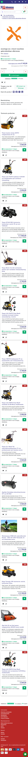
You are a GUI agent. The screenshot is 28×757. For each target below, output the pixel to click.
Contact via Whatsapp (21, 87)
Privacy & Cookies (5, 718)
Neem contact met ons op (7, 723)
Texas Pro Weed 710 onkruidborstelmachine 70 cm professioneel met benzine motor (12, 448)
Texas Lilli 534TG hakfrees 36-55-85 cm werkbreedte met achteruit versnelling (13, 178)
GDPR (2, 726)
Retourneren (3, 724)
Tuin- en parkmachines (8, 15)
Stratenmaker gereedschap (8, 16)
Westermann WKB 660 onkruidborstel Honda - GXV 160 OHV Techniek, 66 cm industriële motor (14, 537)
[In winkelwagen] (24, 149)
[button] (16, 2)
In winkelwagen (14, 75)
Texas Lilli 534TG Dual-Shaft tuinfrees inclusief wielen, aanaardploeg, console (11, 315)
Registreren (3, 740)
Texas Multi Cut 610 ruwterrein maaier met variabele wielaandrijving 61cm (14, 269)
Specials (3, 734)
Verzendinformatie (5, 713)
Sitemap (3, 727)
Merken (2, 732)
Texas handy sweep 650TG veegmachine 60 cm (10, 133)
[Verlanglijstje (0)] (19, 2)
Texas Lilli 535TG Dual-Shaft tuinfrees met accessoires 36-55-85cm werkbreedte (13, 671)
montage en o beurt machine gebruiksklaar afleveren (14, 18)
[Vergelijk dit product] (4, 82)
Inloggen (3, 738)
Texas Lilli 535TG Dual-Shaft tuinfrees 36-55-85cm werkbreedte (12, 403)
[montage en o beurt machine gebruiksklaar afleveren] (14, 34)
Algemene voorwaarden (6, 712)
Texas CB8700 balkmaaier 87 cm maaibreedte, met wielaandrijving (12, 360)
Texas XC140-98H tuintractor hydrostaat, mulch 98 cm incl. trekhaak (11, 224)
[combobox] (11, 11)
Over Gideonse (4, 716)
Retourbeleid (4, 715)
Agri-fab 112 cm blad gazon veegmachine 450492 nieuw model (13, 626)
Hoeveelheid (4, 68)
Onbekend (6, 53)
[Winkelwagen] (22, 2)
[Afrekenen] (25, 2)
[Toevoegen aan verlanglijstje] (2, 82)
